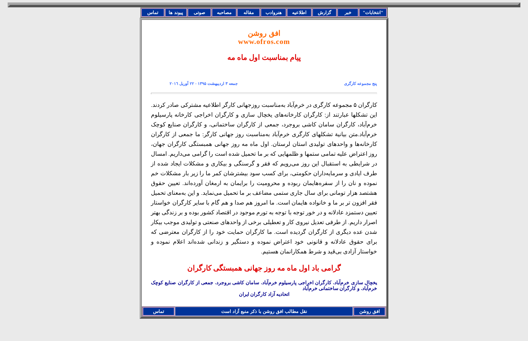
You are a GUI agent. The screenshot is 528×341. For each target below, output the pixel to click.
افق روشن (264, 37)
